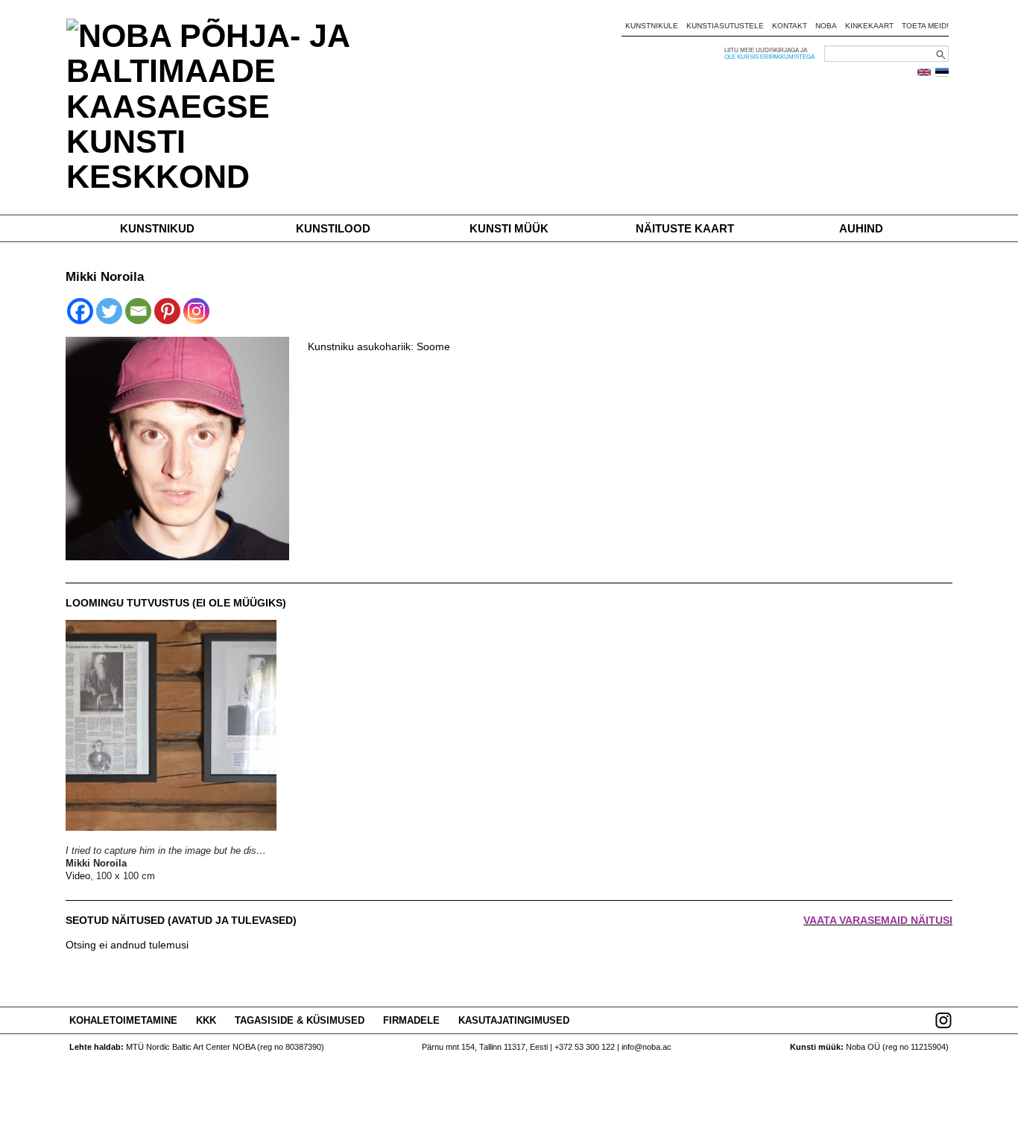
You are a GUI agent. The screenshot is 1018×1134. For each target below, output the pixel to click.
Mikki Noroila (96, 863)
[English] (924, 72)
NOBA (826, 26)
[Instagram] (196, 311)
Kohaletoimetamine (123, 1020)
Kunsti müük (509, 228)
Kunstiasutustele (725, 26)
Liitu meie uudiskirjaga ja (765, 50)
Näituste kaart (685, 228)
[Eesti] (942, 72)
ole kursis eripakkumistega (769, 57)
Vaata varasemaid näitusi (877, 920)
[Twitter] (109, 311)
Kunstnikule (651, 26)
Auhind (861, 228)
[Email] (138, 311)
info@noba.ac (646, 1046)
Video (78, 875)
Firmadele (411, 1020)
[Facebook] (80, 311)
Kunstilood (333, 228)
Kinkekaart (869, 26)
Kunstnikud (157, 228)
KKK (206, 1020)
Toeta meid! (925, 26)
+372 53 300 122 (584, 1046)
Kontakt (789, 26)
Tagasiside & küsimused (299, 1020)
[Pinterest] (167, 311)
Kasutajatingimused (513, 1020)
